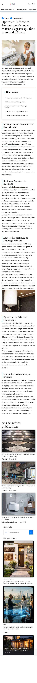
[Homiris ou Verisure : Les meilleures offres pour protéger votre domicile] (18, 645)
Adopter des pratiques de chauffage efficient (16, 107)
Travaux (4, 459)
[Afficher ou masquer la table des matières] (25, 92)
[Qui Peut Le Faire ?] (12, 4)
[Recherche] (29, 4)
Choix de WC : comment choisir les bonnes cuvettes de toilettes (18, 518)
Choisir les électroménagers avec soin (16, 115)
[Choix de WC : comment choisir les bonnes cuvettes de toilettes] (18, 504)
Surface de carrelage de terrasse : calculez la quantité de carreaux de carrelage (18, 455)
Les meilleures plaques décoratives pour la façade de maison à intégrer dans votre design (18, 582)
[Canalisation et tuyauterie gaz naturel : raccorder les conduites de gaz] (18, 473)
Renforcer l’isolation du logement (15, 102)
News (4, 624)
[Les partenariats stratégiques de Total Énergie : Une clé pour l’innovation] (18, 604)
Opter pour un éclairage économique (16, 111)
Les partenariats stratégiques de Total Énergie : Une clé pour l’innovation (18, 628)
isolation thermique (17, 187)
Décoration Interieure (9, 522)
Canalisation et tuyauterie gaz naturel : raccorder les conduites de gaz (18, 487)
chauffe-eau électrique (10, 144)
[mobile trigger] (3, 4)
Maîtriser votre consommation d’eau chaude (18, 98)
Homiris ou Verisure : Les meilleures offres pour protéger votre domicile (16, 649)
